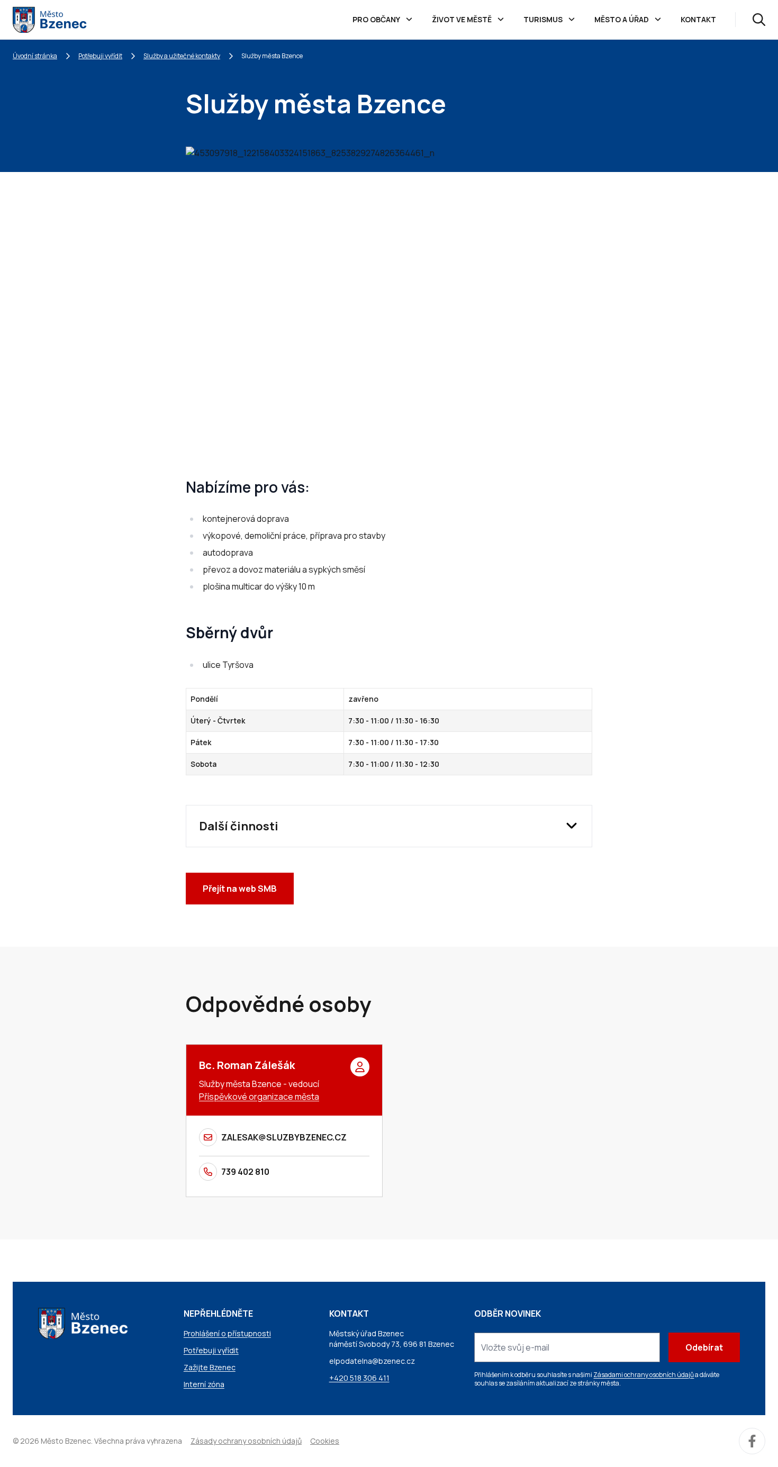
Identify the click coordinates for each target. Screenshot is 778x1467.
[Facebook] (752, 1441)
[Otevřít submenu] (409, 19)
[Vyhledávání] (759, 19)
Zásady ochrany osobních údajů (246, 1441)
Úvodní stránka (35, 55)
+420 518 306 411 (359, 1378)
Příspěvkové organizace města (259, 1096)
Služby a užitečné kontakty (181, 55)
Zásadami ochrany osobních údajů (643, 1374)
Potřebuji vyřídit (100, 55)
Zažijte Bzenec (210, 1367)
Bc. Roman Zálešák (247, 1065)
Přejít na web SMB (240, 888)
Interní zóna (204, 1384)
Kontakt (698, 19)
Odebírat (704, 1347)
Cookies (324, 1441)
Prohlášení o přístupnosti (227, 1333)
